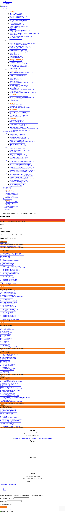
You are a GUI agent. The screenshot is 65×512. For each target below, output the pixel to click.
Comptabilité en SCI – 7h (16, 68)
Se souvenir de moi (6, 504)
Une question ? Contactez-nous (8, 484)
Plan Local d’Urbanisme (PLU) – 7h (19, 96)
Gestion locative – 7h (15, 53)
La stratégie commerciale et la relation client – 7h (22, 167)
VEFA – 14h (13, 29)
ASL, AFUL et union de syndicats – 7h (19, 44)
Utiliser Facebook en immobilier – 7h (19, 124)
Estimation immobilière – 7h (17, 17)
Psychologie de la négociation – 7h (18, 87)
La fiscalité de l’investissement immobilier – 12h (22, 178)
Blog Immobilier (32, 470)
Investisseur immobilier (12, 202)
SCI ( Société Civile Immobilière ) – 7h (19, 66)
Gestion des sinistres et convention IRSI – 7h (21, 36)
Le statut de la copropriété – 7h (17, 154)
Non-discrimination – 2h (16, 136)
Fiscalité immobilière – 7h (16, 61)
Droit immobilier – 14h (15, 23)
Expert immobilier (10, 204)
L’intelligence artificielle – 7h (17, 120)
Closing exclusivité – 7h (16, 79)
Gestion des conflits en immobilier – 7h (19, 112)
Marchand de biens (11, 203)
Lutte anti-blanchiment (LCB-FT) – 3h (19, 137)
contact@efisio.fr (34, 481)
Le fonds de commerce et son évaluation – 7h (21, 164)
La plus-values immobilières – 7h (18, 158)
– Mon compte (6, 209)
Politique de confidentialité (32, 449)
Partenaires (32, 468)
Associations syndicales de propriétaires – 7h (21, 168)
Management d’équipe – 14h (17, 116)
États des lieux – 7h (14, 54)
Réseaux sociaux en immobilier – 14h (19, 127)
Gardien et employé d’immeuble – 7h (19, 50)
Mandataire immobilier (12, 206)
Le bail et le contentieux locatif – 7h (18, 156)
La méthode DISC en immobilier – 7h (19, 115)
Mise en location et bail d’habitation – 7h (20, 30)
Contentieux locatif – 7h (16, 56)
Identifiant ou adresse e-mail (7, 498)
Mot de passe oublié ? (5, 509)
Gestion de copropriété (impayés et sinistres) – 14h (22, 43)
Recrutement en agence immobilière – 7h (20, 111)
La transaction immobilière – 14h (18, 183)
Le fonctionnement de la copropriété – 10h (20, 174)
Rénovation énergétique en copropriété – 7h (20, 163)
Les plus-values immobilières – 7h (18, 65)
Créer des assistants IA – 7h (16, 121)
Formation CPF (7, 188)
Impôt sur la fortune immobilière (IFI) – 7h (20, 63)
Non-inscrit (3, 220)
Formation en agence (8, 8)
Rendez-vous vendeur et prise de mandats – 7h (21, 72)
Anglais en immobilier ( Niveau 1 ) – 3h (19, 148)
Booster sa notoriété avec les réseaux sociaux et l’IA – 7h (24, 123)
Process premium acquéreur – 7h (18, 77)
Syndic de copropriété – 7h (16, 57)
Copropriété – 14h (14, 41)
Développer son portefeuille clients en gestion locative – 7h (24, 33)
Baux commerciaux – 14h (16, 39)
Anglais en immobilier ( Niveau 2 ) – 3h (19, 150)
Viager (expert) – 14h (15, 27)
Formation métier (7, 199)
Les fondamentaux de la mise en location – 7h (21, 166)
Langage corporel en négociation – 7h (19, 85)
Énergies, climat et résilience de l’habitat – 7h (21, 107)
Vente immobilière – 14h (16, 37)
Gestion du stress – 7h (15, 91)
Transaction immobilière (12, 194)
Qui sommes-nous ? (32, 452)
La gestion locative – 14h (16, 186)
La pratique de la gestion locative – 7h (19, 157)
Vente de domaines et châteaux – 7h (18, 20)
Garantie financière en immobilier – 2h (19, 138)
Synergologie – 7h (14, 88)
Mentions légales (32, 443)
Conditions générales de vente (32, 446)
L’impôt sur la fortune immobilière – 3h (19, 146)
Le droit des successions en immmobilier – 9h (21, 171)
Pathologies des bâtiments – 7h (17, 106)
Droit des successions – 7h (16, 62)
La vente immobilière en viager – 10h (19, 177)
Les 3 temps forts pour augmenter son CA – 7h (21, 82)
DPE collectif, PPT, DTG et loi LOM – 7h (20, 47)
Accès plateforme (7, 2)
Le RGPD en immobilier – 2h (17, 140)
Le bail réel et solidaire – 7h (16, 21)
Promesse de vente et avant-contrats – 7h (20, 19)
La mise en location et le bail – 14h (18, 180)
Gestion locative (10, 196)
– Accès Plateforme (8, 207)
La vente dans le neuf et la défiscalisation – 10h (21, 176)
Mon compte (6, 3)
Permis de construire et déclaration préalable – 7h (22, 97)
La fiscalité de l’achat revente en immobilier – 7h (22, 161)
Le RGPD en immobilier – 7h (17, 14)
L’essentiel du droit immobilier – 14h (19, 181)
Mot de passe (3, 501)
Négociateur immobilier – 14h (17, 24)
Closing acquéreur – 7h (15, 81)
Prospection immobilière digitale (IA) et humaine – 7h (23, 92)
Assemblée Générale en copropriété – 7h (20, 46)
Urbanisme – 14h (14, 100)
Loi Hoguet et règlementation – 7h (18, 16)
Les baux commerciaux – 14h (17, 184)
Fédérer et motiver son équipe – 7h (18, 114)
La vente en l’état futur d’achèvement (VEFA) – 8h (22, 170)
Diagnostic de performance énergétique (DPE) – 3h (22, 141)
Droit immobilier (10, 191)
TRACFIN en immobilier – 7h (17, 13)
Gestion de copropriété (12, 197)
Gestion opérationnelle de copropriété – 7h (20, 51)
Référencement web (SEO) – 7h (18, 126)
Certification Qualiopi (32, 454)
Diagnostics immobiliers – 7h (17, 104)
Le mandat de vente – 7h (16, 153)
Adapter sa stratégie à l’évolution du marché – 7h (22, 89)
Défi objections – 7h (15, 84)
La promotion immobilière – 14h (18, 99)
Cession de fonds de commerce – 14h (19, 26)
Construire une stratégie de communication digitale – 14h (24, 128)
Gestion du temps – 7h (15, 78)
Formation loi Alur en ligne (10, 131)
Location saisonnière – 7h (16, 31)
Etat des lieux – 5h (14, 151)
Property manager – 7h (15, 34)
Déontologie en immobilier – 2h (17, 134)
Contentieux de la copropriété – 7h (18, 49)
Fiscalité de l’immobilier (12, 193)
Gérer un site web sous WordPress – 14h (20, 130)
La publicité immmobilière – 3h (17, 143)
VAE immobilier (7, 187)
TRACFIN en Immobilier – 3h (17, 144)
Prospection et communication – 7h (18, 74)
